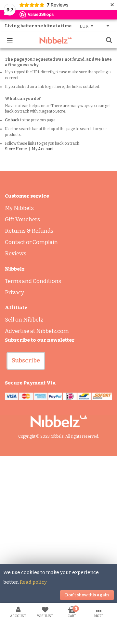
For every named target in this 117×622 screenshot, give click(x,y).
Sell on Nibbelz (24, 319)
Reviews (15, 253)
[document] (58, 583)
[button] (25, 361)
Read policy (33, 582)
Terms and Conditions (33, 281)
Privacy (14, 292)
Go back (12, 120)
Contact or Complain (31, 242)
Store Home (16, 149)
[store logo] (55, 40)
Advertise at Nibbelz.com (37, 331)
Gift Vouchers (22, 219)
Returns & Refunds (29, 230)
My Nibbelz (19, 208)
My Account (43, 149)
